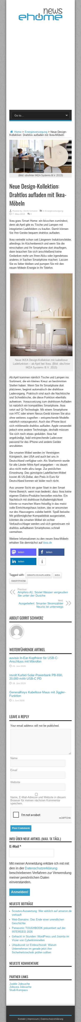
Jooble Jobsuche (19, 983)
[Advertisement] (40, 64)
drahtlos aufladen (38, 575)
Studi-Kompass (18, 990)
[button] (23, 552)
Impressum (33, 1019)
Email (13, 770)
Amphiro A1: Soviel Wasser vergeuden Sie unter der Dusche (43, 592)
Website (15, 782)
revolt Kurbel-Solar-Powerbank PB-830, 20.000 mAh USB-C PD (36, 676)
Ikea (57, 575)
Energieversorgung (36, 131)
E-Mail (15, 846)
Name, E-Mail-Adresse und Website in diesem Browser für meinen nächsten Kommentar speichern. (38, 800)
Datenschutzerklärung (41, 868)
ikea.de (47, 542)
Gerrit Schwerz (30, 211)
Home (17, 131)
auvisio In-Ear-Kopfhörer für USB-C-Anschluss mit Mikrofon (33, 659)
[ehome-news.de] (40, 17)
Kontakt (22, 1019)
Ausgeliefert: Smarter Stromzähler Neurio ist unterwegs (41, 603)
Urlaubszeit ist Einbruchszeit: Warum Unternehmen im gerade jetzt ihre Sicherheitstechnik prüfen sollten (34, 948)
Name (13, 758)
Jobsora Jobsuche (20, 986)
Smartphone (18, 581)
